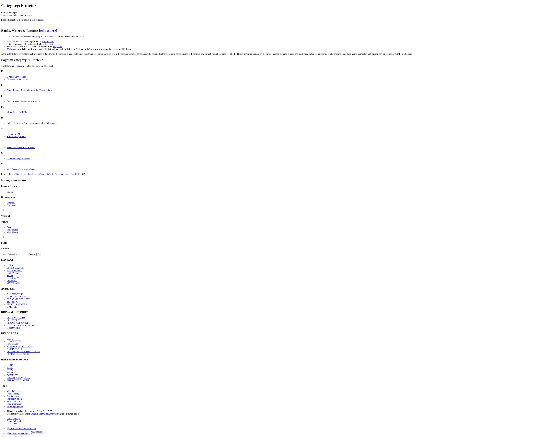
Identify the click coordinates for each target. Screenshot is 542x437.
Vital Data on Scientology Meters (21, 169)
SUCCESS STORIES (17, 304)
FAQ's (10, 370)
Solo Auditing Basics (16, 136)
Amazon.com (48, 41)
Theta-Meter (12, 49)
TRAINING (12, 302)
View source (12, 230)
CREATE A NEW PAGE (18, 378)
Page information (14, 404)
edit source (48, 30)
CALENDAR (13, 273)
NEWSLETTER (14, 341)
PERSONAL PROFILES (18, 323)
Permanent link (13, 401)
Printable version (14, 399)
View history (12, 232)
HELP (10, 367)
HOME (10, 265)
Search (5, 248)
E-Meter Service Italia (16, 77)
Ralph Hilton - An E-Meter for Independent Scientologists (32, 123)
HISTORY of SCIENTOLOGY (21, 325)
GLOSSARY (13, 278)
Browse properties (15, 406)
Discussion (12, 205)
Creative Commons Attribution (44, 414)
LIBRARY (12, 280)
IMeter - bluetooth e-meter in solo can (23, 101)
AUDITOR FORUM (16, 296)
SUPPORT (12, 372)
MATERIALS (13, 283)
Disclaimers (12, 423)
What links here (14, 391)
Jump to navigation (9, 15)
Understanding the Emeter (18, 158)
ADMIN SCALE (14, 349)
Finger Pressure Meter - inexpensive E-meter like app (30, 90)
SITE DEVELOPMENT (18, 380)
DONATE (11, 365)
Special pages (13, 396)
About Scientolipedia (16, 421)
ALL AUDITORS (15, 294)
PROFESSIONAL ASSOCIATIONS (23, 351)
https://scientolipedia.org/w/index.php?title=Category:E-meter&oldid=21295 (50, 174)
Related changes (14, 394)
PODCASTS (13, 344)
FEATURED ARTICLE (18, 354)
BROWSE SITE (14, 270)
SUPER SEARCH (15, 268)
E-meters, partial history (17, 79)
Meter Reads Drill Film (17, 112)
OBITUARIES (13, 328)
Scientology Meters (15, 134)
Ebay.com (49, 44)
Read (9, 227)
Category (11, 203)
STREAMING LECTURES (19, 346)
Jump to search (25, 15)
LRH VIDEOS (13, 320)
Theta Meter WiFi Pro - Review (21, 147)
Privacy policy (13, 418)
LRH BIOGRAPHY (16, 318)
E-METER (12, 307)
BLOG (10, 339)
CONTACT (12, 375)
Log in (10, 192)
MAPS (10, 275)
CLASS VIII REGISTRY (18, 299)
